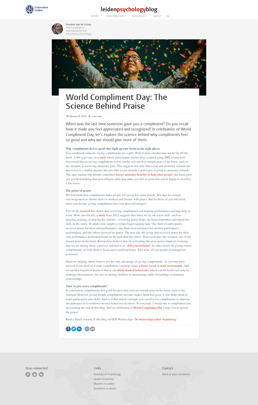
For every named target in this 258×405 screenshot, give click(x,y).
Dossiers (138, 16)
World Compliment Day (148, 308)
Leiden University (104, 379)
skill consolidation (138, 245)
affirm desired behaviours (133, 270)
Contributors (115, 16)
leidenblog (129, 9)
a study (101, 157)
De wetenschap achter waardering (155, 319)
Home (95, 16)
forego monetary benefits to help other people (144, 174)
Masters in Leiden (104, 384)
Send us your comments (176, 374)
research (85, 211)
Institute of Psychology (107, 374)
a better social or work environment (160, 266)
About (157, 16)
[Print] (92, 328)
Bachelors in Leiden (105, 388)
